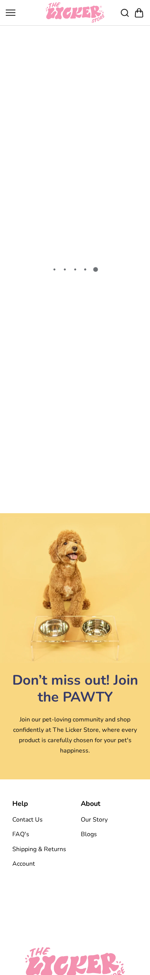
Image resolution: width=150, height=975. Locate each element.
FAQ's (20, 834)
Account (23, 864)
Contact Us (27, 819)
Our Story (94, 819)
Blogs (89, 834)
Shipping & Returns (39, 849)
